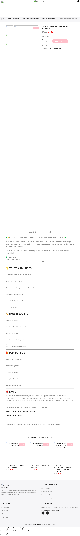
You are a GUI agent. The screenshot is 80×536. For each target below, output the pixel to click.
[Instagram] (47, 513)
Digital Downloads (13, 19)
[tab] (33, 232)
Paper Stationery (46, 488)
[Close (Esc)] (25, 529)
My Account (5, 508)
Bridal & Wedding (46, 495)
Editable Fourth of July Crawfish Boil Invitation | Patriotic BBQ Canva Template (63, 468)
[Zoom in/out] (3, 529)
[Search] (70, 2)
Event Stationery (46, 492)
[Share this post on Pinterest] (60, 55)
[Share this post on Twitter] (56, 55)
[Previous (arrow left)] (3, 533)
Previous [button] (19, 123)
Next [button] (35, 123)
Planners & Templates (48, 498)
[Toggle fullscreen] (10, 529)
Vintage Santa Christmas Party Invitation (15, 466)
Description (33, 232)
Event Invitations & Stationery (31, 19)
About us (4, 514)
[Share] (18, 529)
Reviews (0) (47, 232)
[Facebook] (43, 513)
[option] (26, 122)
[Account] (74, 2)
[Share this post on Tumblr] (64, 55)
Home (3, 19)
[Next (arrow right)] (10, 533)
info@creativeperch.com (50, 510)
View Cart (4, 511)
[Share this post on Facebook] (52, 55)
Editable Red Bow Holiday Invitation (39, 466)
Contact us (4, 517)
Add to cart (60, 41)
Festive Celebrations (48, 19)
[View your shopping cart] (77, 2)
